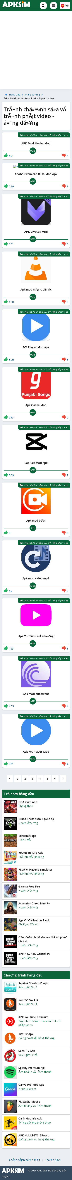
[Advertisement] (36, 50)
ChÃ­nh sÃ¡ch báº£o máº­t (24, 1160)
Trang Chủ (14, 94)
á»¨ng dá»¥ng (32, 94)
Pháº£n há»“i (53, 1160)
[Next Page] (63, 778)
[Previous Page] (10, 778)
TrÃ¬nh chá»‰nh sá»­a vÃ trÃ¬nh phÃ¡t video (29, 98)
